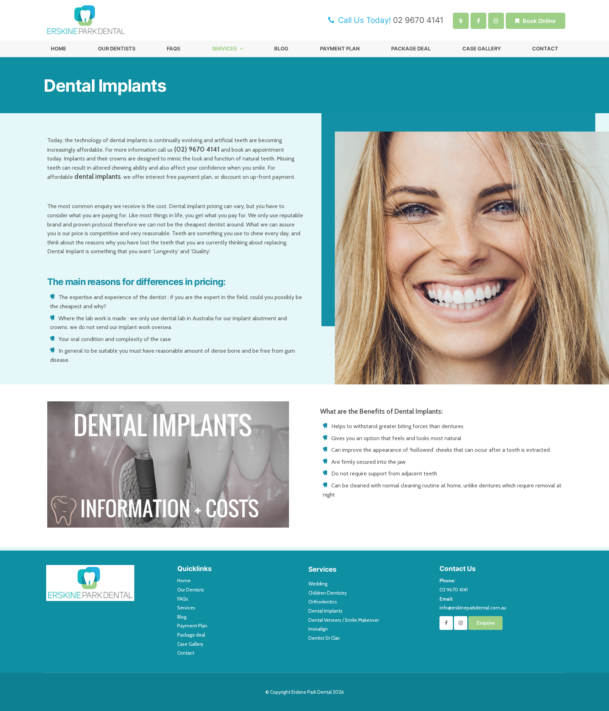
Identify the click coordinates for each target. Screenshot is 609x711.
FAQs (173, 48)
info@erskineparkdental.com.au (472, 603)
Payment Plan (340, 48)
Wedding (317, 584)
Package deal (411, 48)
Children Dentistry (327, 593)
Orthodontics (322, 601)
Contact (545, 48)
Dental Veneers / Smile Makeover (343, 620)
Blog (281, 48)
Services (224, 48)
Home (58, 48)
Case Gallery (481, 48)
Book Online (539, 20)
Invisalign (318, 629)
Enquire (485, 623)
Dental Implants (325, 611)
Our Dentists (116, 48)
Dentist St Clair (324, 638)
